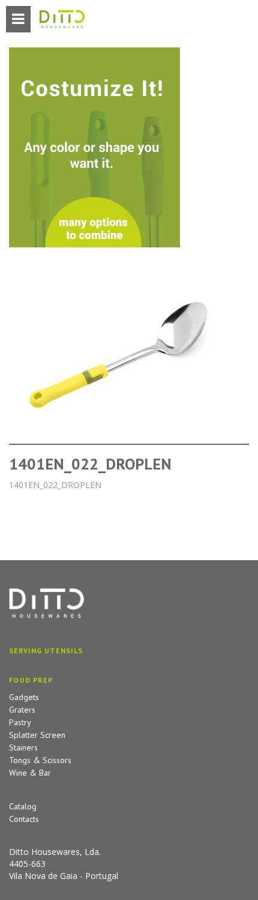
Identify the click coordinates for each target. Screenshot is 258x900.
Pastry (20, 722)
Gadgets (24, 697)
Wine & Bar (30, 772)
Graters (22, 709)
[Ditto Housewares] (62, 20)
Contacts (24, 819)
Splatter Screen (37, 734)
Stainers (23, 747)
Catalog (23, 806)
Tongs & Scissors (40, 760)
